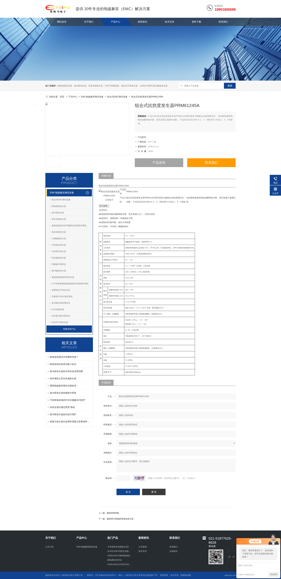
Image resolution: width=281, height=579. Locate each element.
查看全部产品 (69, 329)
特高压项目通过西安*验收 (62, 407)
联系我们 (223, 22)
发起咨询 (273, 574)
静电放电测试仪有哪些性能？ (64, 357)
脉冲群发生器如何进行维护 (63, 414)
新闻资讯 (142, 22)
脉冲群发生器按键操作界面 (63, 393)
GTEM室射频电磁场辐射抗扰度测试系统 (70, 283)
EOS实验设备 (58, 309)
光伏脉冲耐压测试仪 (61, 316)
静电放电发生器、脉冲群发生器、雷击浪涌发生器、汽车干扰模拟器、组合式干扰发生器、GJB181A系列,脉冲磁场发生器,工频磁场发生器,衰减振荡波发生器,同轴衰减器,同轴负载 (138, 86)
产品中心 (115, 22)
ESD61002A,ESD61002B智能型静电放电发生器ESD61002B (119, 564)
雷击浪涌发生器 (59, 219)
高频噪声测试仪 (59, 264)
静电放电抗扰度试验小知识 (63, 364)
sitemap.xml (230, 575)
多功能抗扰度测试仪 (61, 303)
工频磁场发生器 (59, 238)
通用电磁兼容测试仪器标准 (63, 385)
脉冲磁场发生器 (59, 270)
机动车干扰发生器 (60, 322)
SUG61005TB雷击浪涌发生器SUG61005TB (119, 551)
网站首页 (61, 22)
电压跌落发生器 (59, 232)
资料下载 (196, 22)
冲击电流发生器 (59, 245)
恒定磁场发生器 (59, 258)
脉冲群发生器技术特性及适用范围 (66, 371)
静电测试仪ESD (114, 560)
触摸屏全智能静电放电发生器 (120, 519)
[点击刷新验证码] (139, 478)
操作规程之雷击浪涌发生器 (63, 378)
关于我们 (88, 22)
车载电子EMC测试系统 (62, 296)
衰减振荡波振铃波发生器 (63, 277)
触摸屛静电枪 (113, 513)
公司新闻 (142, 547)
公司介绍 (49, 547)
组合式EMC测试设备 (117, 96)
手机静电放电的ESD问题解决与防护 (67, 400)
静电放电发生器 (59, 206)
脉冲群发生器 (58, 212)
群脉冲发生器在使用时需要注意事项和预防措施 (70, 421)
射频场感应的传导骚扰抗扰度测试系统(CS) (71, 225)
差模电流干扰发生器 (61, 290)
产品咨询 (159, 162)
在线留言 (173, 551)
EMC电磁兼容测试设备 (92, 96)
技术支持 (169, 22)
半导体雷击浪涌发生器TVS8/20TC (119, 547)
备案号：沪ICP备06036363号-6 (101, 575)
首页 (62, 96)
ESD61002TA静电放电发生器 (119, 555)
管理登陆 (164, 575)
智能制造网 (186, 575)
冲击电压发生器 (59, 251)
